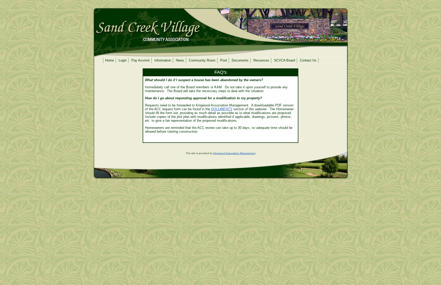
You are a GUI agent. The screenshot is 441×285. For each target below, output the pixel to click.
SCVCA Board (284, 60)
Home (109, 60)
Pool (223, 60)
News (180, 60)
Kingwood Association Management (234, 153)
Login (123, 60)
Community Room (202, 60)
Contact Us (308, 60)
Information (162, 60)
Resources (261, 60)
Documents (240, 60)
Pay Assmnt (140, 60)
